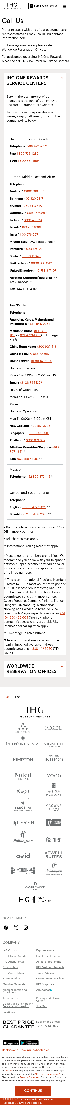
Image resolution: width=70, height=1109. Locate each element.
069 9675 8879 (37, 212)
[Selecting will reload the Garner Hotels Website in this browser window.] (54, 839)
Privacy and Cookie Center (48, 999)
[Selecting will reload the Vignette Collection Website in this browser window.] (54, 743)
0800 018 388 (34, 191)
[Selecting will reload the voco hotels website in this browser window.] (54, 775)
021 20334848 (30, 335)
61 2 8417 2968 (40, 323)
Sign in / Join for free (45, 5)
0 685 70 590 (39, 353)
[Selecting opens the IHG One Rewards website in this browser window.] (35, 899)
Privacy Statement (30, 1077)
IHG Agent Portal (13, 961)
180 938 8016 (31, 227)
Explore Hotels (45, 950)
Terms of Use (11, 998)
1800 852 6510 (39, 433)
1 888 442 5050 (41, 648)
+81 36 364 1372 (31, 382)
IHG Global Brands (14, 956)
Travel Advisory (46, 973)
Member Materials (14, 984)
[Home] (7, 697)
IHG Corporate (45, 984)
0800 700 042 (41, 263)
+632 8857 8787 (27, 458)
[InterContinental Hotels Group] (12, 5)
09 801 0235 (41, 425)
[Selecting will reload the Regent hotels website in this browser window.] (54, 727)
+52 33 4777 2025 (34, 507)
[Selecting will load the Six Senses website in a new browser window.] (23, 727)
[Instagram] (25, 927)
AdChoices (43, 989)
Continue (33, 1090)
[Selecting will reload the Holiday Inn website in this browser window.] (23, 839)
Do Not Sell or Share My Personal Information (18, 1005)
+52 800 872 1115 (38, 476)
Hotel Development (48, 956)
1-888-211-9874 (37, 146)
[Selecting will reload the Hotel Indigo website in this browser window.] (54, 759)
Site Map (41, 1006)
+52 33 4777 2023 (35, 514)
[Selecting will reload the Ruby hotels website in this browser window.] (23, 791)
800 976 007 (29, 234)
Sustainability (11, 978)
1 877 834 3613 (47, 1025)
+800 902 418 (46, 346)
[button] (64, 6)
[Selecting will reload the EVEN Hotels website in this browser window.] (23, 823)
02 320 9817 (34, 198)
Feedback (9, 1012)
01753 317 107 (46, 270)
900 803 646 (31, 256)
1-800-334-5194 (29, 160)
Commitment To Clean (50, 978)
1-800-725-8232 (27, 153)
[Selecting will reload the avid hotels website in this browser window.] (23, 854)
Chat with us (10, 967)
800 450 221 (34, 248)
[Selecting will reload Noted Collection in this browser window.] (23, 775)
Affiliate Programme (48, 961)
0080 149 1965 (41, 361)
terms (9, 1070)
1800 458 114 (33, 220)
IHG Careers (10, 950)
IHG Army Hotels (13, 973)
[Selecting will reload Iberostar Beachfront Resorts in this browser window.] (23, 807)
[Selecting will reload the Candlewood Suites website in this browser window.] (35, 886)
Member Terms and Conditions (15, 991)
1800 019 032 (35, 440)
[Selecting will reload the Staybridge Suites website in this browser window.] (23, 870)
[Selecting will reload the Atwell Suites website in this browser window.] (54, 854)
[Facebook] (7, 927)
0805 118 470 (33, 205)
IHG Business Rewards (50, 967)
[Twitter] (15, 927)
